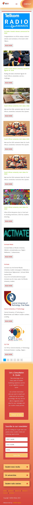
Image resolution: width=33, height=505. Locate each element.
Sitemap (11, 493)
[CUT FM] (16, 334)
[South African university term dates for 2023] (16, 197)
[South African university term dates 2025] (16, 129)
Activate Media (8, 244)
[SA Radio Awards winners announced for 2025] (16, 21)
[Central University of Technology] (16, 298)
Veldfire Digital (17, 502)
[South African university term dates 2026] (16, 95)
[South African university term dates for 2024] (16, 162)
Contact (27, 4)
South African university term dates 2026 (16, 106)
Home (5, 491)
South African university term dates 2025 (16, 139)
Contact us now (16, 415)
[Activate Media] (16, 234)
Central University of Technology (14, 309)
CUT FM (6, 344)
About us (18, 491)
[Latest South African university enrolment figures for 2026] (16, 58)
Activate (6, 264)
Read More (8, 45)
